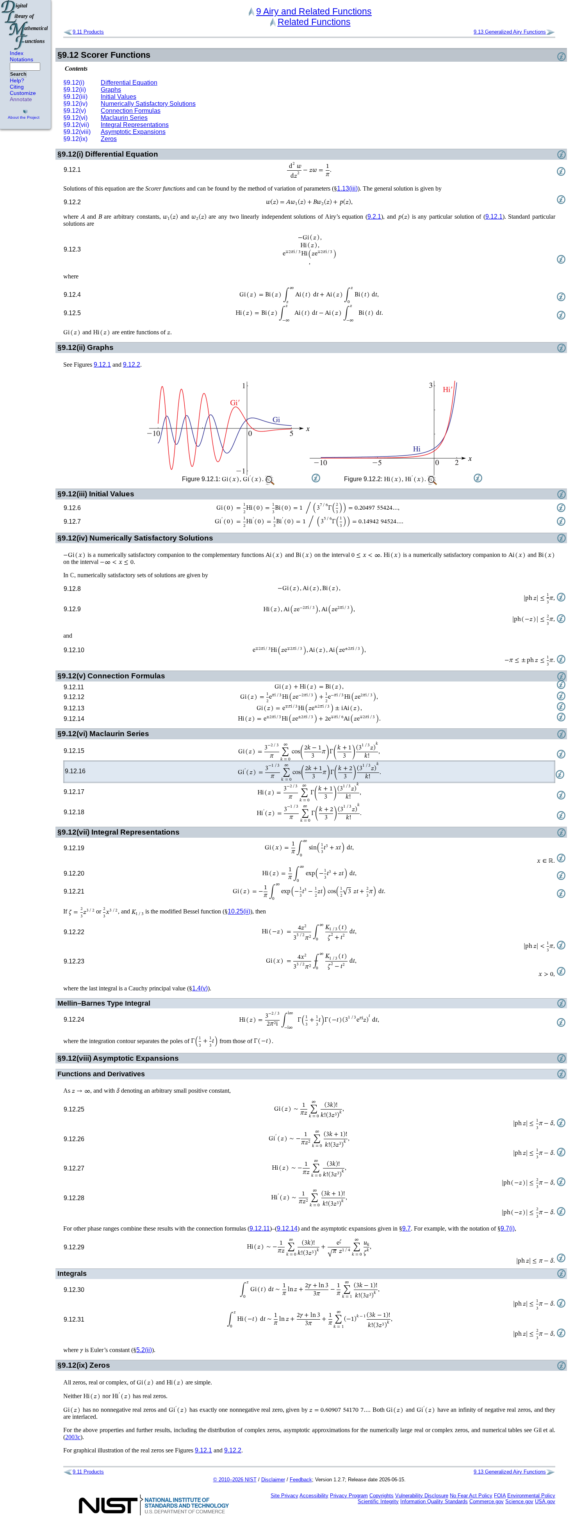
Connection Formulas (130, 110)
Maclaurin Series (124, 117)
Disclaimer (273, 1479)
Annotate (21, 99)
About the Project (23, 117)
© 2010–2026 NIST (235, 1479)
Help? (17, 80)
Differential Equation (129, 82)
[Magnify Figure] (228, 428)
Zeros (109, 139)
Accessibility (313, 1496)
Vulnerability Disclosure (421, 1496)
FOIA (500, 1496)
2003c (72, 1437)
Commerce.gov (486, 1501)
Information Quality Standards (434, 1501)
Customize (23, 93)
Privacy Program (349, 1496)
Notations (21, 59)
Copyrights (381, 1496)
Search (18, 74)
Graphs (111, 89)
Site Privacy (284, 1496)
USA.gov (545, 1501)
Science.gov (519, 1501)
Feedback (301, 1479)
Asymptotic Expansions (133, 131)
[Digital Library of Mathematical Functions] (25, 25)
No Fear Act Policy (471, 1496)
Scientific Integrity (378, 1501)
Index (16, 53)
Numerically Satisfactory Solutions (148, 103)
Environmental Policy (531, 1496)
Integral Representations (135, 124)
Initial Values (118, 96)
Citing (17, 87)
